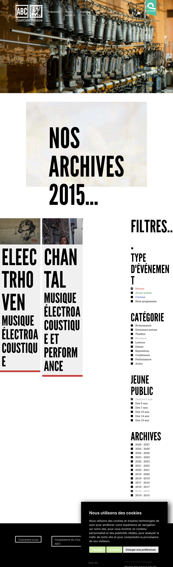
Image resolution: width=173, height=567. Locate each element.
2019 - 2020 (142, 474)
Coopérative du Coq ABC (67, 541)
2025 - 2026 (142, 448)
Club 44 (93, 562)
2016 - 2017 (142, 486)
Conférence (142, 355)
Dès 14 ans (142, 415)
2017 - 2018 (142, 482)
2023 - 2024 (142, 457)
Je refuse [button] (114, 549)
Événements (143, 325)
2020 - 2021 (142, 469)
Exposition (142, 350)
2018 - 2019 (142, 478)
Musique (141, 338)
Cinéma (140, 296)
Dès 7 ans (141, 407)
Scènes (139, 288)
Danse (139, 346)
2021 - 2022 (142, 465)
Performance (143, 359)
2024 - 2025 (142, 452)
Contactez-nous (28, 539)
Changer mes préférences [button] (141, 549)
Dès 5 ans (141, 403)
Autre (139, 363)
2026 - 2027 (142, 444)
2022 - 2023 (142, 461)
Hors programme (146, 301)
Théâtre (140, 333)
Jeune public (143, 292)
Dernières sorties (146, 329)
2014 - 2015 (142, 495)
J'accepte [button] (97, 549)
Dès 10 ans (142, 411)
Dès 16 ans (142, 420)
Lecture (140, 342)
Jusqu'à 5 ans (143, 399)
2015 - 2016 (142, 490)
